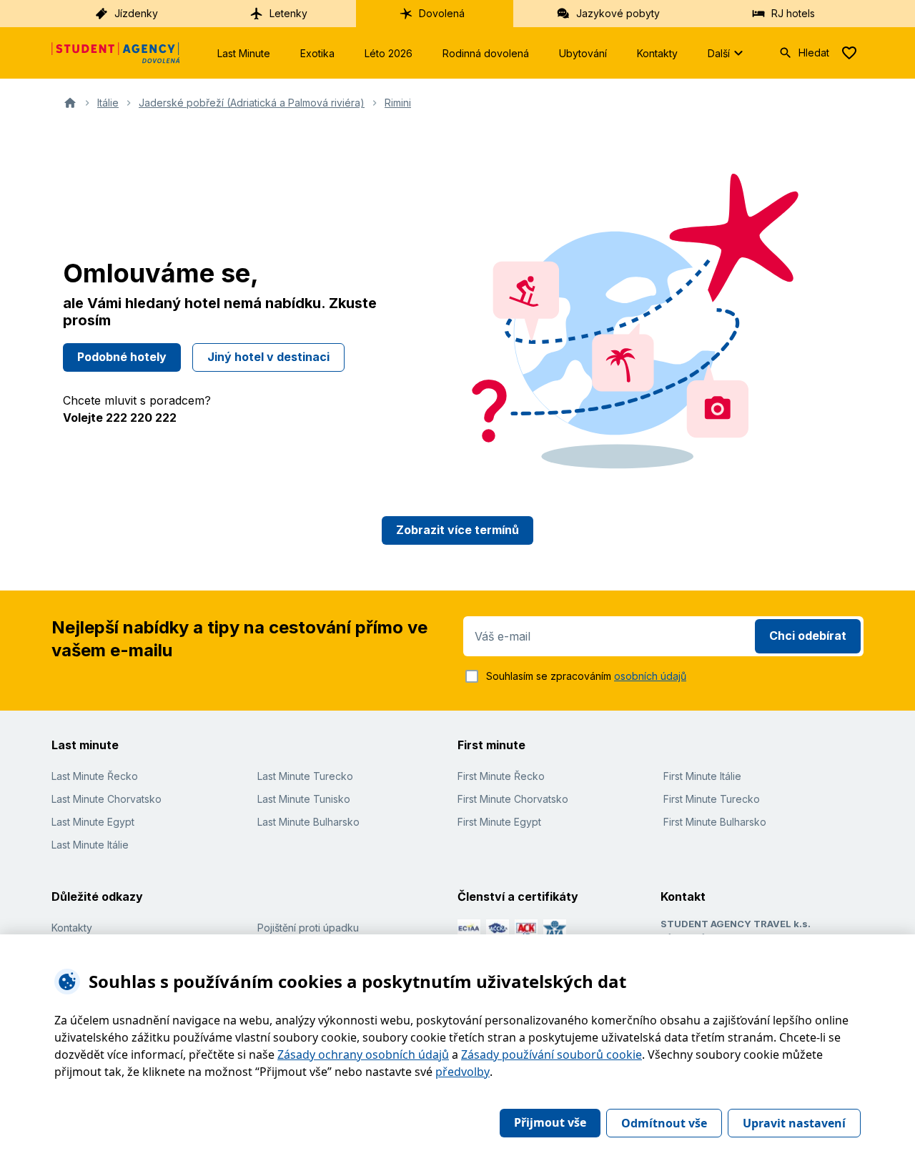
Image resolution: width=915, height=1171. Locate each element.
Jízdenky (136, 13)
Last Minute (243, 53)
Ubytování (583, 53)
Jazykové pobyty (618, 13)
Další (719, 53)
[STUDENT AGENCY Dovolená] (115, 53)
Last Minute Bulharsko (308, 822)
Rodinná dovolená (485, 53)
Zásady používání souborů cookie (551, 1054)
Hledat (813, 52)
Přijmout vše (550, 1122)
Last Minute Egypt (92, 822)
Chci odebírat (807, 635)
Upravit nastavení (794, 1123)
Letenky (288, 13)
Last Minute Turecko (305, 776)
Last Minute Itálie (90, 845)
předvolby (462, 1071)
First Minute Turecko (711, 799)
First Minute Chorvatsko (513, 799)
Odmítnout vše (664, 1123)
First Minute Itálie (702, 776)
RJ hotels (793, 13)
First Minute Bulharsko (714, 822)
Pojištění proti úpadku (308, 928)
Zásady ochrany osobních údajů (363, 1054)
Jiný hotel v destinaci (268, 357)
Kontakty (657, 53)
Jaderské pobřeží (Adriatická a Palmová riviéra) (252, 103)
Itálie (108, 103)
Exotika (317, 53)
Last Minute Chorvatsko (106, 799)
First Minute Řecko (501, 776)
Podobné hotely (122, 357)
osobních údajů (650, 676)
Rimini (398, 103)
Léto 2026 (388, 53)
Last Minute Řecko (94, 776)
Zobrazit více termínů (457, 530)
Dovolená (442, 13)
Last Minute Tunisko (303, 799)
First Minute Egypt (499, 822)
